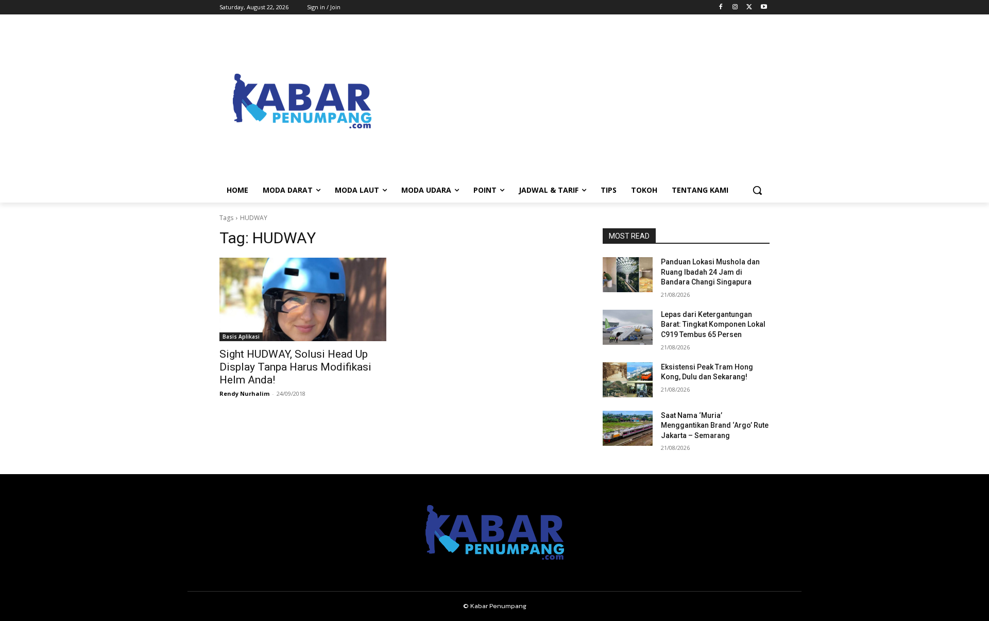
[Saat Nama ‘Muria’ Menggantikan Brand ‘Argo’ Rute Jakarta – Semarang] (628, 428)
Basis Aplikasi (241, 336)
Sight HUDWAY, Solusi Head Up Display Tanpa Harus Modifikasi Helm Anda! (295, 367)
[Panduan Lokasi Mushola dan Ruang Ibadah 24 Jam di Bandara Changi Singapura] (628, 274)
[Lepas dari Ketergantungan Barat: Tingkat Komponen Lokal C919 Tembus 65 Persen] (628, 327)
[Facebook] (721, 7)
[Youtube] (764, 7)
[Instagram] (735, 7)
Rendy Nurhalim (244, 393)
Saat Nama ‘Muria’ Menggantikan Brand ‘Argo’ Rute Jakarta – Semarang (715, 425)
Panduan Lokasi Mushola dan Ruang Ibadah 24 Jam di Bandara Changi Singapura (710, 272)
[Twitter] (749, 7)
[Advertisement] (577, 101)
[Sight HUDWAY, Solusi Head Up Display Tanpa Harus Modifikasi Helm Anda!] (302, 299)
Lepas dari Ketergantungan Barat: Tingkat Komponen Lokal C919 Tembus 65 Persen (713, 324)
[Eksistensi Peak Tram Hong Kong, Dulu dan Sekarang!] (628, 379)
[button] (757, 190)
